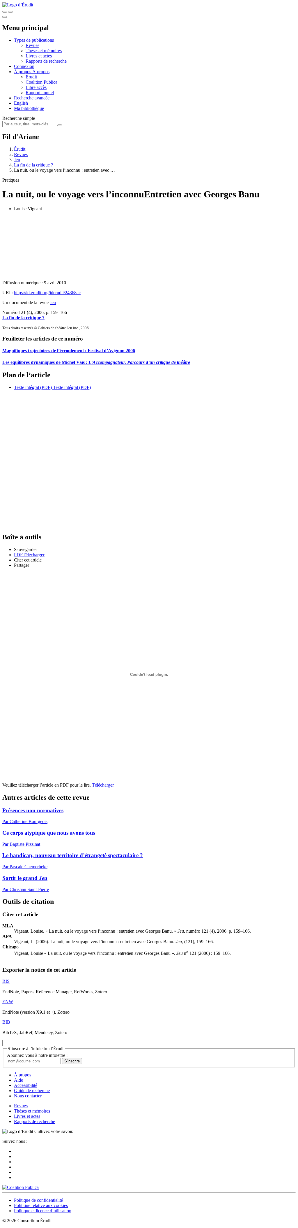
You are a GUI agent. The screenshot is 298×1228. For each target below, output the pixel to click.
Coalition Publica (41, 82)
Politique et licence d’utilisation (42, 1210)
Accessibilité (25, 1085)
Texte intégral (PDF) (33, 387)
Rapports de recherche (46, 61)
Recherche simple (18, 118)
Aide (18, 1080)
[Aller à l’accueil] (17, 4)
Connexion (24, 66)
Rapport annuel (40, 92)
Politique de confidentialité (38, 1200)
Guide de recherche (32, 1090)
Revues (32, 45)
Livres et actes (39, 55)
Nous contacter (28, 1095)
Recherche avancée (31, 97)
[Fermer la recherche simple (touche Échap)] (10, 12)
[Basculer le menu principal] (4, 17)
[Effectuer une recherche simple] (4, 12)
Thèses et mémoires (44, 50)
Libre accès (36, 87)
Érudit (31, 76)
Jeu (17, 159)
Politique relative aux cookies (41, 1205)
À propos (40, 71)
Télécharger (103, 785)
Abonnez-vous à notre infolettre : (37, 1055)
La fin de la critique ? (33, 164)
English (21, 103)
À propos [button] (23, 71)
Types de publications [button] (34, 40)
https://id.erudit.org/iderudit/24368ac (47, 292)
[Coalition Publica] (20, 1187)
